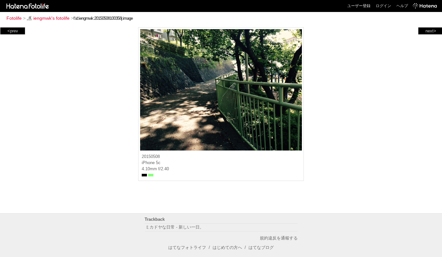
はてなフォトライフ (187, 247)
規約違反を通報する (279, 238)
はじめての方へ (227, 247)
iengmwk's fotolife (51, 18)
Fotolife (14, 18)
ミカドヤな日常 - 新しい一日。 (174, 227)
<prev (12, 30)
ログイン (383, 6)
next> (430, 30)
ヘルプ (402, 6)
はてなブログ (261, 247)
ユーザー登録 (358, 6)
